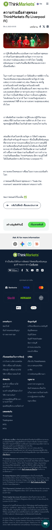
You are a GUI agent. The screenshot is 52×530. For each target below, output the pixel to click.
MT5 (4, 424)
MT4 (5, 429)
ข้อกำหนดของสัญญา (11, 330)
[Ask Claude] (37, 244)
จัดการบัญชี (32, 343)
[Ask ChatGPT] (15, 244)
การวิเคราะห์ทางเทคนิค (12, 361)
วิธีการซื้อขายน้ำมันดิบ (12, 365)
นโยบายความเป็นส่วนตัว (38, 392)
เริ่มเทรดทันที (37, 224)
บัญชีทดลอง (32, 330)
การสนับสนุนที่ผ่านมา (36, 374)
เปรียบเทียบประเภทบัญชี (37, 326)
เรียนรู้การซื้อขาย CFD (12, 370)
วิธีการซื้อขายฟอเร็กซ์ (12, 374)
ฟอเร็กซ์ (6, 326)
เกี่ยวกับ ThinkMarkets (36, 361)
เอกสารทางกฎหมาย (36, 384)
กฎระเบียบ (32, 401)
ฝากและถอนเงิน (34, 347)
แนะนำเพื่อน (33, 351)
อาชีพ (30, 370)
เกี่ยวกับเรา (6, 454)
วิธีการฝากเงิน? (9, 395)
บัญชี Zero (32, 334)
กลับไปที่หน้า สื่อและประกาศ (24, 205)
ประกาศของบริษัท (35, 365)
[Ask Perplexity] (29, 244)
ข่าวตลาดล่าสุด (9, 334)
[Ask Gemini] (22, 244)
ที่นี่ (25, 197)
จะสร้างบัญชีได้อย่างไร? (12, 391)
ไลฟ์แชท (34, 264)
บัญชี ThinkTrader (35, 339)
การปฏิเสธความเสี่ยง (36, 396)
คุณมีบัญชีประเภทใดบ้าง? (13, 406)
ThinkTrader (8, 416)
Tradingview (8, 420)
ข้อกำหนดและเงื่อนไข (37, 388)
